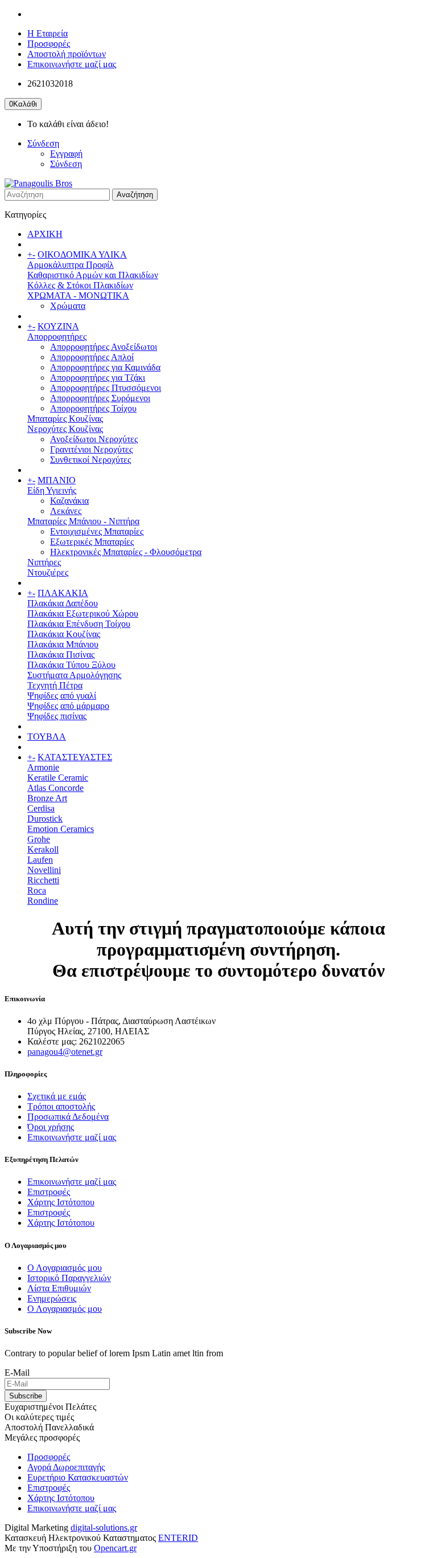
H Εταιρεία (47, 33)
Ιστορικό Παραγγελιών (69, 1278)
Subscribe (25, 1396)
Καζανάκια (69, 500)
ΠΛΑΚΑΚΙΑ (63, 593)
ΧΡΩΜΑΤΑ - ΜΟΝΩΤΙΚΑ (78, 295)
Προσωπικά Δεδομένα (68, 1116)
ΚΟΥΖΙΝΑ (58, 326)
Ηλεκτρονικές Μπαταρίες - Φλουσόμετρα (125, 552)
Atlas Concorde (55, 788)
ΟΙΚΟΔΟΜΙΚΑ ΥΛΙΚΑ (82, 254)
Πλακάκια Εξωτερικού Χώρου (82, 613)
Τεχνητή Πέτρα (55, 685)
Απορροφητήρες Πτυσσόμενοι (105, 388)
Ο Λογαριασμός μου (64, 1267)
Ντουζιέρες (47, 572)
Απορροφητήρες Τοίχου (93, 408)
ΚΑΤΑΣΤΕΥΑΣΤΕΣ (75, 757)
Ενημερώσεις (51, 1298)
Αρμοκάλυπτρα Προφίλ (70, 265)
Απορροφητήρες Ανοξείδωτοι (103, 347)
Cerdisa (41, 808)
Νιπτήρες (44, 562)
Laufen (40, 859)
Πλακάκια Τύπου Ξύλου (71, 665)
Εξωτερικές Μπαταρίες (92, 541)
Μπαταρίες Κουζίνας (65, 418)
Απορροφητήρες (56, 336)
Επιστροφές (48, 1192)
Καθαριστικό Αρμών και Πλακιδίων (92, 275)
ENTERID (178, 1538)
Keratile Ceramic (57, 777)
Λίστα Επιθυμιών (59, 1288)
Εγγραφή (66, 153)
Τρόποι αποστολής (61, 1106)
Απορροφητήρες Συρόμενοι (100, 398)
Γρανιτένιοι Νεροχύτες (91, 449)
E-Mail (17, 1372)
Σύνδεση (66, 164)
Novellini (44, 870)
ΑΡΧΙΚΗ (45, 234)
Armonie (43, 767)
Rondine (42, 901)
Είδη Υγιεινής (51, 490)
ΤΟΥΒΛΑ (46, 736)
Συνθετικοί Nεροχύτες (90, 459)
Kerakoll (43, 849)
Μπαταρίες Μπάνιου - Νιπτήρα (83, 521)
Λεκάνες (65, 511)
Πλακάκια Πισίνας (60, 654)
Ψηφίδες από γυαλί (61, 695)
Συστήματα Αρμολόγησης (74, 675)
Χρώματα (67, 306)
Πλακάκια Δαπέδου (62, 603)
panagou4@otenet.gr (64, 1052)
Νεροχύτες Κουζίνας (65, 429)
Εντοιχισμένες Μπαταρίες (96, 531)
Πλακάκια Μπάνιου (62, 644)
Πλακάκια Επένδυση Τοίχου (78, 624)
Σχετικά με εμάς (56, 1096)
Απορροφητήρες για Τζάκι (97, 377)
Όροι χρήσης (50, 1127)
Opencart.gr (115, 1548)
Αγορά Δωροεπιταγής (66, 1467)
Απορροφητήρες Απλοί (92, 357)
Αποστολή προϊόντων (66, 54)
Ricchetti (43, 880)
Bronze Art (47, 798)
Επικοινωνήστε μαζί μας (71, 64)
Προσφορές (48, 43)
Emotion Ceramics (60, 829)
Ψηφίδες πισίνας (56, 716)
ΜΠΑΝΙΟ (57, 480)
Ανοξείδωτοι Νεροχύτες (94, 439)
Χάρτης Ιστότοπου (60, 1202)
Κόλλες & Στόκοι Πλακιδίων (80, 285)
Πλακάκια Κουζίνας (63, 634)
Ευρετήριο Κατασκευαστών (77, 1477)
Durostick (45, 818)
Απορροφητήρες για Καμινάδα (105, 367)
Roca (36, 890)
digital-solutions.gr (104, 1527)
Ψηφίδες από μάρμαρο (68, 706)
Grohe (38, 839)
